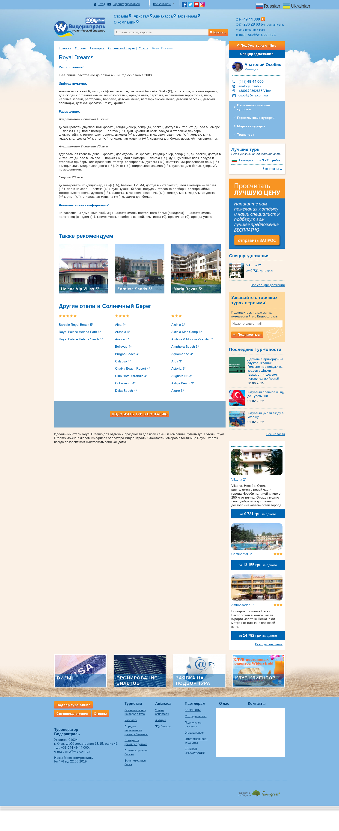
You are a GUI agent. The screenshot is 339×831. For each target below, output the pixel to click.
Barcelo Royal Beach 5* (76, 324)
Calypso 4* (123, 361)
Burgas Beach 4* (127, 354)
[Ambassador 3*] (257, 588)
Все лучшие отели (268, 644)
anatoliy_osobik (249, 86)
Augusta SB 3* (181, 376)
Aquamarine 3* (182, 354)
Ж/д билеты (163, 726)
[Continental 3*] (257, 537)
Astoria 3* (178, 368)
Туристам (133, 703)
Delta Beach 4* (126, 390)
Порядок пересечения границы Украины (136, 730)
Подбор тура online (259, 45)
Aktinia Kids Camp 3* (186, 332)
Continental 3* (241, 554)
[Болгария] (234, 160)
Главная (65, 48)
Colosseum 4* (125, 383)
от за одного (258, 514)
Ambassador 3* (242, 605)
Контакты (257, 703)
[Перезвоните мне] (263, 19)
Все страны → (272, 168)
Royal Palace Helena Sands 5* (81, 339)
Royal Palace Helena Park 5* (80, 332)
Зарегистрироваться (126, 4)
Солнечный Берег (121, 48)
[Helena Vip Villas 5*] (83, 268)
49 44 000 (251, 82)
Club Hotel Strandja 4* (131, 376)
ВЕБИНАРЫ (193, 710)
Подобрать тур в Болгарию (140, 414)
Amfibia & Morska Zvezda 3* (192, 339)
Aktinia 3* (178, 324)
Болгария (97, 48)
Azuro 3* (177, 390)
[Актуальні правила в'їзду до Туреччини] (238, 398)
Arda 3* (176, 361)
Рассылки (131, 720)
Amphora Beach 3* (185, 346)
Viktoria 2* (253, 265)
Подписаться (249, 334)
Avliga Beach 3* (182, 383)
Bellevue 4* (123, 346)
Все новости (275, 434)
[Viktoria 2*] (237, 270)
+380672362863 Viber (254, 91)
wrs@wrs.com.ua (261, 34)
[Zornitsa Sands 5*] (139, 268)
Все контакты (162, 4)
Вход (101, 4)
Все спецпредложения (268, 285)
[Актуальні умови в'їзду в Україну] (238, 419)
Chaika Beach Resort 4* (132, 368)
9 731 (270, 160)
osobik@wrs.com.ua (253, 95)
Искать (219, 32)
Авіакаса (163, 703)
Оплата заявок (194, 732)
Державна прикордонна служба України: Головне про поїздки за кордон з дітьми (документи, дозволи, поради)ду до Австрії (265, 368)
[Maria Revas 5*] (196, 268)
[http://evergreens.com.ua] (259, 792)
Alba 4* (120, 324)
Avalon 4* (122, 339)
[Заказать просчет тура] (257, 216)
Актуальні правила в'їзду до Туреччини (265, 394)
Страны (80, 48)
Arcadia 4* (122, 332)
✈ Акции (160, 720)
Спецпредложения (257, 54)
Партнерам (195, 703)
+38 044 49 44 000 (75, 747)
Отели (143, 48)
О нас (224, 703)
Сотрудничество (195, 716)
